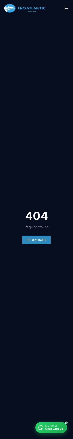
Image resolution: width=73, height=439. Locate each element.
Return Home (36, 239)
